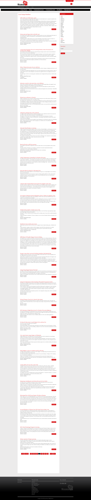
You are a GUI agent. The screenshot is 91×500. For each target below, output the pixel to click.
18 (43, 453)
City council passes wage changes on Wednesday (30, 335)
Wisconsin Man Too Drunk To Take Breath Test (30, 170)
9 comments (22, 77)
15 (37, 453)
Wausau (62, 35)
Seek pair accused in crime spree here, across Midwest (32, 83)
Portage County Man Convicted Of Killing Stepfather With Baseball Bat (35, 253)
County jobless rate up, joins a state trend (29, 364)
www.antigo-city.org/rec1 (24, 288)
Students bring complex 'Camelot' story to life (30, 209)
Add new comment (23, 44)
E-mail (62, 48)
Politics (62, 41)
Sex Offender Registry (35, 489)
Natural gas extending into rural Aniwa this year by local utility (33, 381)
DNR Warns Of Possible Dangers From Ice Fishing (31, 237)
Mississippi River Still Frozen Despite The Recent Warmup (33, 395)
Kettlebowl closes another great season (28, 224)
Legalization (62, 40)
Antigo (62, 17)
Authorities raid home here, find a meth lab (29, 112)
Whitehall (62, 36)
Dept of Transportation (35, 485)
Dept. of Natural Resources (35, 484)
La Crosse (62, 22)
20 (47, 453)
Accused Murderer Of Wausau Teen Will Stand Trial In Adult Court (34, 409)
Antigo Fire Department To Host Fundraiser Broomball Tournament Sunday (36, 281)
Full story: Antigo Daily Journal (25, 27)
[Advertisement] (38, 464)
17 (41, 453)
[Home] (23, 3)
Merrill (62, 25)
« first (23, 453)
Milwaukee (62, 26)
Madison (62, 23)
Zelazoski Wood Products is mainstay (28, 128)
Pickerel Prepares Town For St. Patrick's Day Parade (31, 299)
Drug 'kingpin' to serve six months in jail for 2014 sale (32, 350)
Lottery (33, 486)
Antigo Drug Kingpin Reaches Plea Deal (28, 269)
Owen (61, 28)
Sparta (62, 33)
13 (32, 453)
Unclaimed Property (34, 488)
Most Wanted (33, 487)
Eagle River (62, 18)
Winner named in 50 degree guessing (28, 439)
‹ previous (26, 453)
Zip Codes (33, 494)
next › (51, 453)
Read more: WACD (23, 60)
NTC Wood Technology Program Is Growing (29, 427)
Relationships (63, 42)
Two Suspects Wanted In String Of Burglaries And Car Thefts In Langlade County (37, 195)
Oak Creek (62, 27)
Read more (54, 29)
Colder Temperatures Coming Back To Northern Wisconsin (33, 157)
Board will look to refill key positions (28, 144)
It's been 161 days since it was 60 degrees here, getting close (33, 322)
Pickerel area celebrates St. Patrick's (28, 97)
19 (45, 453)
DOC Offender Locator (35, 492)
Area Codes (33, 493)
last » (54, 453)
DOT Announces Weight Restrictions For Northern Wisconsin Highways (35, 310)
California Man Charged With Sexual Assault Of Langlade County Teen (35, 183)
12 (30, 453)
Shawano (62, 32)
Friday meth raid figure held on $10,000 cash (29, 34)
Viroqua (62, 34)
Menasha (62, 24)
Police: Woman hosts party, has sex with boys (30, 67)
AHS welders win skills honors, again (28, 17)
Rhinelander (62, 31)
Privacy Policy (20, 482)
